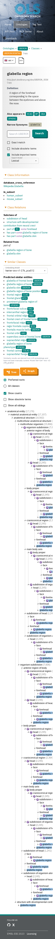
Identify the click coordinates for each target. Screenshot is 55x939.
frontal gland (17, 298)
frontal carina (18, 350)
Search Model (16, 158)
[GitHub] (9, 925)
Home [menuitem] (8, 24)
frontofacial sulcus (20, 308)
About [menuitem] (40, 31)
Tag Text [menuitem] (37, 24)
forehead (32, 229)
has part (11, 232)
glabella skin (29, 236)
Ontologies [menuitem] (21, 24)
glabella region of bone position (26, 291)
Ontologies (8, 48)
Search (39, 133)
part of (10, 229)
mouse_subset (14, 199)
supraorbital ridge (21, 340)
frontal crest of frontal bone (26, 319)
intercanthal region (20, 312)
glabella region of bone (35, 232)
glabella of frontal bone (24, 280)
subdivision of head (17, 218)
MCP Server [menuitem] (25, 31)
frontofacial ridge (19, 322)
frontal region (17, 294)
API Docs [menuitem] (10, 31)
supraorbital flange (22, 354)
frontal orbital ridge (20, 315)
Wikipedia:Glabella (13, 186)
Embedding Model (13, 268)
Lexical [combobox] (15, 160)
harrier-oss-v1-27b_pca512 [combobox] (20, 270)
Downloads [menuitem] (11, 38)
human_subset (15, 195)
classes (35, 48)
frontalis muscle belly (23, 329)
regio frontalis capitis (21, 326)
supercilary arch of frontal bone (28, 336)
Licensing (32, 933)
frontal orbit (16, 333)
